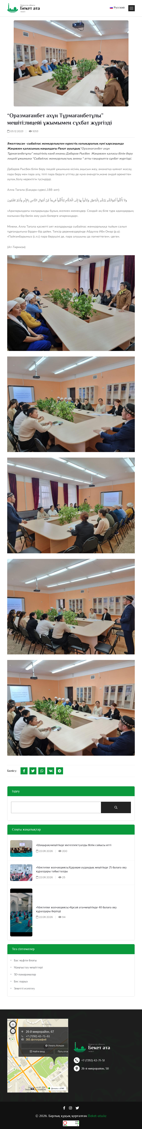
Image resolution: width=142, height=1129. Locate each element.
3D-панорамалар (25, 974)
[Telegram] (59, 770)
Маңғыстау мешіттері (28, 967)
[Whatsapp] (41, 770)
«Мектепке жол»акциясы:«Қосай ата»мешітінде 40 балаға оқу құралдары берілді (76, 909)
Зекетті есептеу (24, 988)
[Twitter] (32, 770)
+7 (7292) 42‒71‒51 (93, 1060)
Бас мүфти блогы (25, 960)
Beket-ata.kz (97, 1115)
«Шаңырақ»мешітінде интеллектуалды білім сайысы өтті (73, 845)
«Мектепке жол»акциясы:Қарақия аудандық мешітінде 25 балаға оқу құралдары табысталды (81, 869)
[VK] (50, 770)
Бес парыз (21, 981)
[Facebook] (24, 770)
